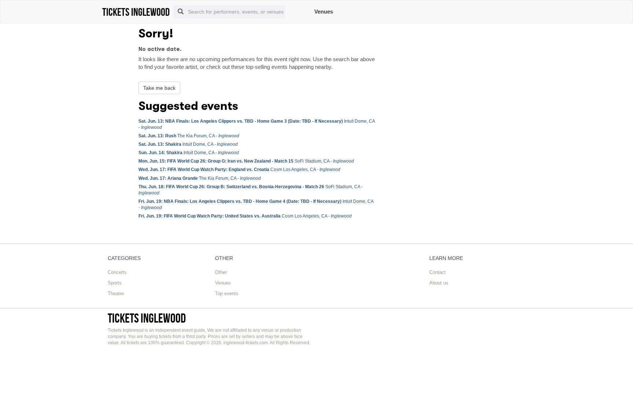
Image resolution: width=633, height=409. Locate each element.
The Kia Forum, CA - (188, 135)
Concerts (117, 272)
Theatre (116, 293)
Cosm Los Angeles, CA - (239, 169)
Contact (437, 272)
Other (221, 272)
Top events (226, 293)
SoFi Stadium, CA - (246, 161)
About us (438, 283)
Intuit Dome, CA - (188, 144)
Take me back (159, 88)
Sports (115, 283)
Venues (323, 11)
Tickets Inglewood (147, 318)
